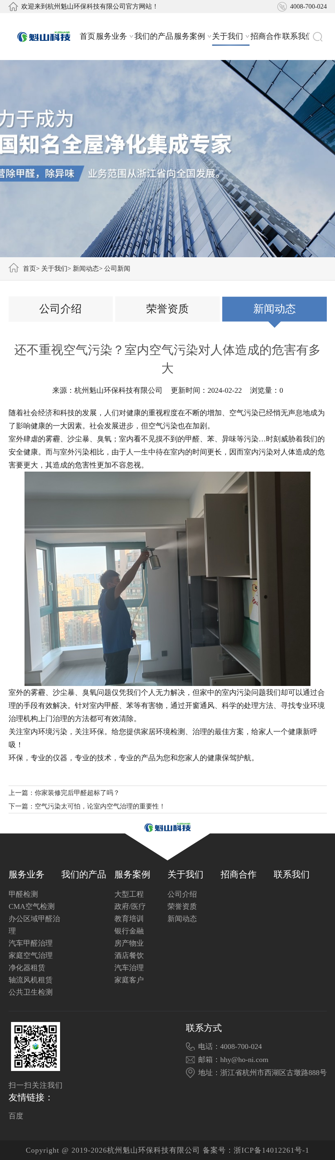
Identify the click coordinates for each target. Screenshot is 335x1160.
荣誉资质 (167, 309)
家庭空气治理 (31, 955)
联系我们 (297, 36)
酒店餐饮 (129, 955)
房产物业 (129, 943)
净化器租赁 (27, 968)
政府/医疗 (130, 906)
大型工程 (129, 894)
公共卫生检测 (31, 992)
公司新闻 (117, 268)
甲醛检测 (23, 894)
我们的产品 (153, 36)
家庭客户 (129, 980)
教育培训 (129, 919)
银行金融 (129, 931)
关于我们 (227, 36)
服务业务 (111, 36)
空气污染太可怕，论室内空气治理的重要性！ (100, 806)
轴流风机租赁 (31, 980)
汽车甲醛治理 (31, 943)
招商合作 (265, 36)
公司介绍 (60, 309)
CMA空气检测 (32, 906)
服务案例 (189, 36)
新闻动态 (86, 268)
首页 (87, 36)
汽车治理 (129, 968)
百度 (16, 1116)
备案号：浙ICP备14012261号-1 (256, 1150)
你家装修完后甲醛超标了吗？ (77, 792)
